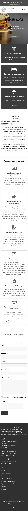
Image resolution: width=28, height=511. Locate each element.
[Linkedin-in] (14, 508)
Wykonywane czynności (8, 475)
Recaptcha (4, 401)
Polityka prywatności (14, 503)
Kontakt (3, 486)
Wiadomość (5, 378)
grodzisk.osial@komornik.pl (9, 445)
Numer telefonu (6, 370)
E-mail (3, 362)
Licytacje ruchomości (7, 484)
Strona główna (5, 470)
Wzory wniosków (6, 473)
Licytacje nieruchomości (8, 481)
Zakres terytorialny (6, 478)
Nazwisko (4, 353)
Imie (3, 345)
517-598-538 (4, 447)
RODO (2, 492)
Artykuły (3, 489)
